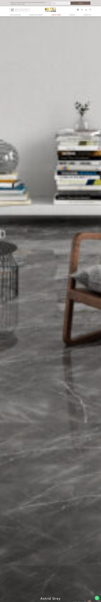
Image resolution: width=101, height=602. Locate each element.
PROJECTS (72, 15)
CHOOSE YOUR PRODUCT (36, 15)
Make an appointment (21, 10)
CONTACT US (87, 15)
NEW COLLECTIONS (15, 15)
